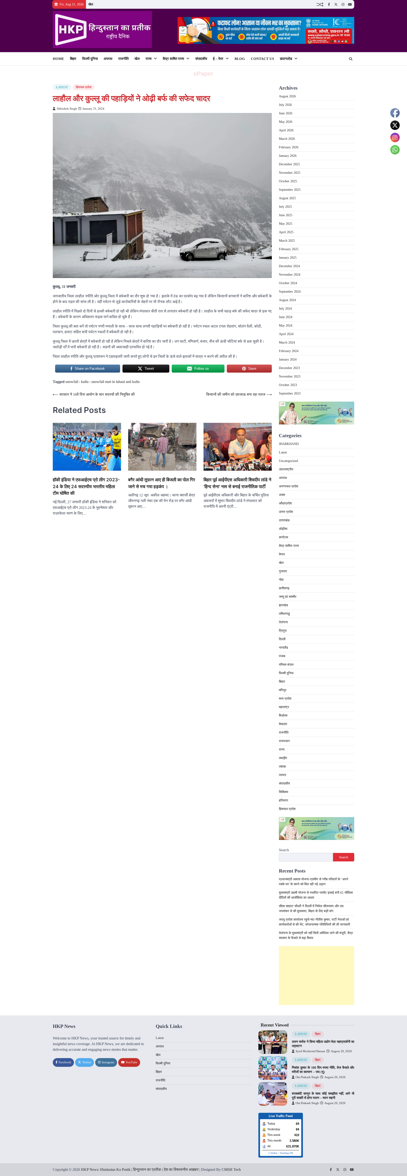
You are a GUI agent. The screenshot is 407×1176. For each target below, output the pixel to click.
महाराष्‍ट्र (284, 707)
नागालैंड (283, 647)
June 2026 (285, 113)
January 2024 (288, 359)
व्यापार (282, 775)
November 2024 (289, 274)
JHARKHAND (289, 444)
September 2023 (290, 393)
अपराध (108, 59)
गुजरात (283, 571)
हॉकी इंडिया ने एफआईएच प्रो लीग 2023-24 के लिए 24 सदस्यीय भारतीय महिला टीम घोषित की (86, 486)
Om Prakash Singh (307, 1077)
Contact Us (262, 59)
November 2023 (289, 376)
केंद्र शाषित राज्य (173, 59)
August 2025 (287, 198)
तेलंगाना (283, 622)
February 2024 (288, 351)
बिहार (73, 59)
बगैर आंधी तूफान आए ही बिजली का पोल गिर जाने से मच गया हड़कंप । (161, 483)
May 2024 (285, 325)
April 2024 (286, 334)
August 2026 (287, 96)
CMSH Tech (231, 1170)
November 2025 (289, 173)
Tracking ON (286, 1153)
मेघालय (283, 724)
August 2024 (287, 300)
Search (284, 850)
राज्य (148, 59)
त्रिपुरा (283, 630)
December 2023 (289, 368)
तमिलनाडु (284, 613)
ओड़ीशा (283, 529)
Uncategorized (288, 461)
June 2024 (285, 317)
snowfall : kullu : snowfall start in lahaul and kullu (102, 382)
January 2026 (288, 156)
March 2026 (287, 139)
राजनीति (123, 59)
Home (58, 59)
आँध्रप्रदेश (285, 503)
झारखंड (283, 605)
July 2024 (285, 308)
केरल (282, 554)
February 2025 (288, 249)
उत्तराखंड (284, 520)
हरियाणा (283, 800)
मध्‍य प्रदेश (285, 698)
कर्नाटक (283, 537)
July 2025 (285, 206)
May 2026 (285, 122)
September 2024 (290, 291)
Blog (240, 59)
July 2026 (285, 105)
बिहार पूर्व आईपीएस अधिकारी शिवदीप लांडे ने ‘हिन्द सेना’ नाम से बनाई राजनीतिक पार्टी (237, 483)
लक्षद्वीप (283, 758)
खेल (90, 4)
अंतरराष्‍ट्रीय (286, 469)
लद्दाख (282, 766)
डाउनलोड (286, 59)
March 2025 (287, 240)
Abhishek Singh (67, 108)
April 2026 (286, 130)
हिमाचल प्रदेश (83, 87)
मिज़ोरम (283, 715)
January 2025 (288, 257)
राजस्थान (284, 741)
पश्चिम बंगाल (286, 664)
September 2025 (290, 189)
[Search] (350, 58)
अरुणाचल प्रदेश (288, 486)
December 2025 (289, 164)
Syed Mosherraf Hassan (310, 1051)
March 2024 (287, 342)
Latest (62, 87)
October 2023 (288, 385)
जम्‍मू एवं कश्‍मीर (287, 596)
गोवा (281, 580)
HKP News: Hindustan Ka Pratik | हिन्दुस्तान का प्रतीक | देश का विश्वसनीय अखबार (140, 1170)
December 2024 (289, 266)
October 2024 (288, 283)
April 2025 (286, 232)
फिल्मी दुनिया (90, 59)
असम (282, 495)
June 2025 (285, 215)
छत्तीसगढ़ (284, 588)
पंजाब (282, 656)
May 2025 (285, 223)
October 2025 (288, 181)
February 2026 (288, 147)
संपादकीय (201, 59)
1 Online (272, 1153)
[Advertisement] (316, 975)
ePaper (203, 73)
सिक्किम (283, 792)
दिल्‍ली (282, 639)
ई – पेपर (218, 59)
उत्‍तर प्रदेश (286, 512)
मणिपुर (282, 690)
